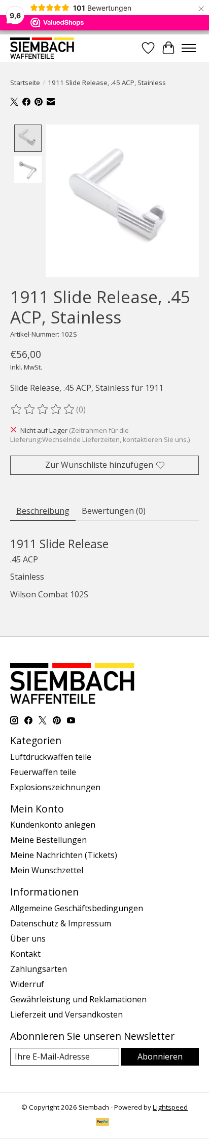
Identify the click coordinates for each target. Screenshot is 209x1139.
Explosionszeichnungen (55, 787)
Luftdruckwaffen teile (50, 756)
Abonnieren (160, 1056)
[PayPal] (102, 1123)
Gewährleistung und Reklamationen (78, 999)
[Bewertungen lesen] (43, 409)
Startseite (25, 82)
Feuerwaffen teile (43, 772)
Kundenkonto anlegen (52, 824)
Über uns (28, 938)
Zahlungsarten (38, 968)
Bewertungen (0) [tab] (114, 510)
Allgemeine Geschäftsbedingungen (76, 908)
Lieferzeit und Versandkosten (66, 1014)
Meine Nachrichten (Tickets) (63, 855)
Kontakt (25, 953)
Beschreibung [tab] (42, 510)
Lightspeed (170, 1107)
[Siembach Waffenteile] (42, 47)
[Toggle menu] (189, 48)
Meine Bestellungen (48, 839)
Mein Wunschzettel (46, 870)
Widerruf (27, 984)
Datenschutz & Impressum (60, 923)
